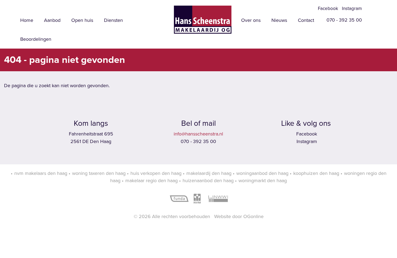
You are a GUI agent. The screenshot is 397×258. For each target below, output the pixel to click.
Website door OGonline (239, 216)
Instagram (351, 8)
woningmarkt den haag (262, 181)
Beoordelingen (35, 39)
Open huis (82, 20)
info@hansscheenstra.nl (198, 134)
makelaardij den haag (208, 173)
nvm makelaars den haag (40, 173)
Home (26, 20)
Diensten (113, 20)
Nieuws (279, 20)
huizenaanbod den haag (208, 181)
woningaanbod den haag (262, 173)
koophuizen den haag (316, 173)
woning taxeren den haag (99, 173)
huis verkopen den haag (155, 173)
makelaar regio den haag (151, 181)
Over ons (251, 20)
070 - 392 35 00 (343, 20)
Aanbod (52, 20)
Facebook (327, 8)
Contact (306, 20)
